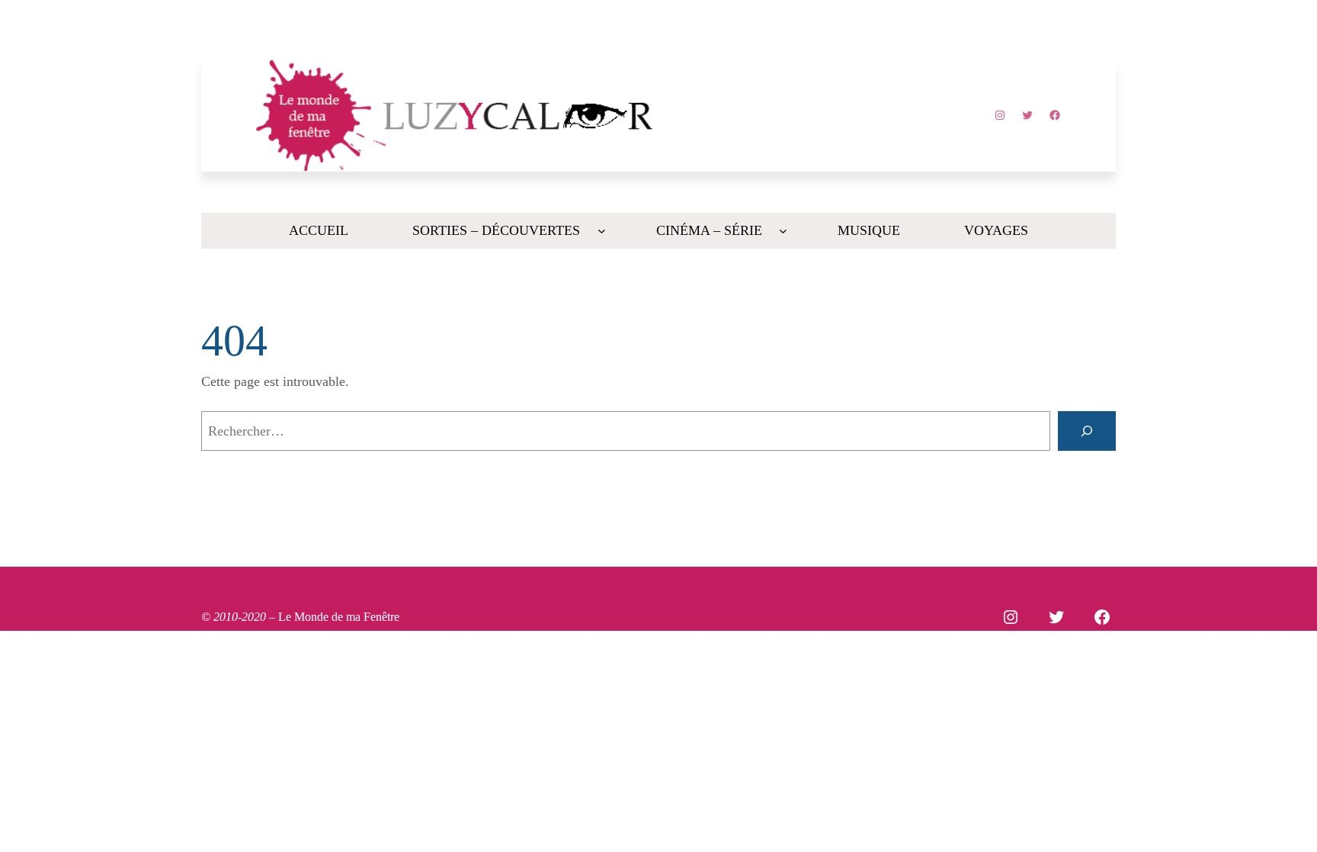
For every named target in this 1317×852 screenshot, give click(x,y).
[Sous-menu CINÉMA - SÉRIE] (783, 231)
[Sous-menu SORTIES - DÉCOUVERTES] (602, 231)
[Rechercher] (1087, 431)
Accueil (318, 230)
